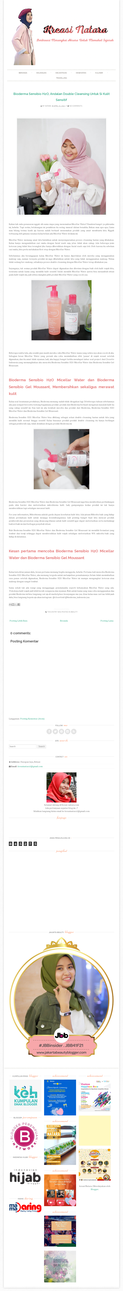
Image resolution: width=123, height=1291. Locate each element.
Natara (48, 106)
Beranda (23, 73)
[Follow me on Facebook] (49, 731)
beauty (74, 612)
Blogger (94, 1189)
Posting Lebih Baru (18, 620)
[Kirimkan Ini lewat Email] (10, 604)
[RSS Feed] (73, 731)
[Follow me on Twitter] (55, 731)
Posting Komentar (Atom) (32, 718)
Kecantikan (61, 73)
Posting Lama (106, 620)
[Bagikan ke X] (15, 604)
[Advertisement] (95, 1131)
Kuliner (99, 73)
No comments (75, 106)
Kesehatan (81, 73)
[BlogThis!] (13, 604)
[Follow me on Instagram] (67, 731)
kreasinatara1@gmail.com (30, 766)
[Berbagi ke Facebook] (18, 604)
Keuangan (41, 73)
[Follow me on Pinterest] (61, 731)
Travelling (61, 78)
